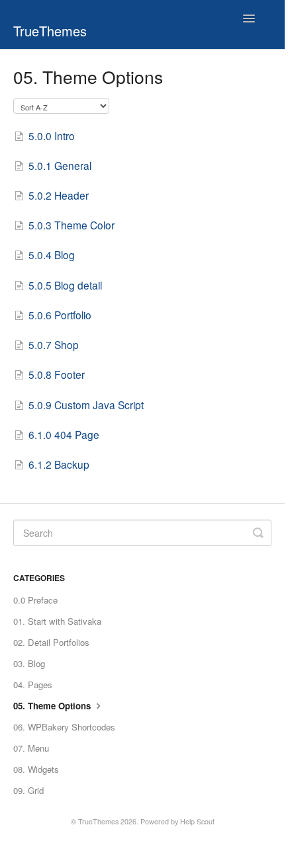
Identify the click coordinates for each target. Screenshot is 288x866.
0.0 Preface (35, 600)
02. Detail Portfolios (51, 642)
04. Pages (32, 684)
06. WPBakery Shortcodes (64, 727)
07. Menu (31, 748)
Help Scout (197, 821)
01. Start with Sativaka (57, 621)
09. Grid (28, 790)
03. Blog (29, 663)
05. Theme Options (53, 705)
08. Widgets (36, 769)
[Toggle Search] (258, 533)
